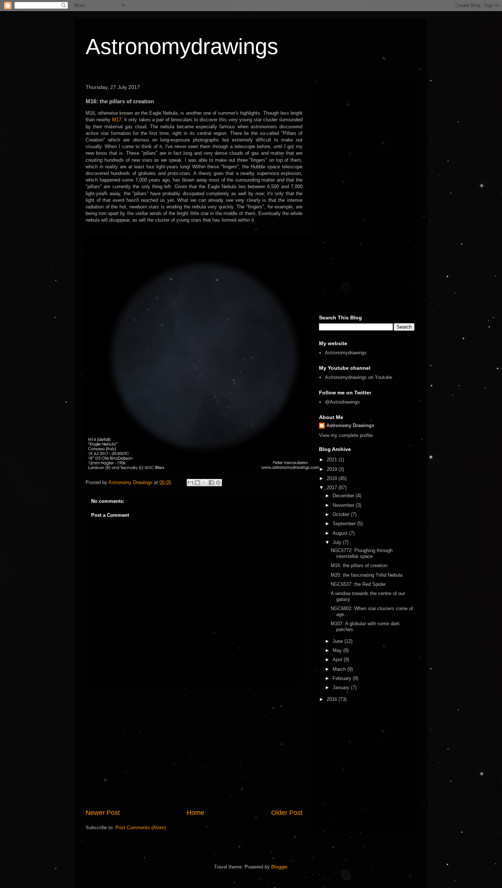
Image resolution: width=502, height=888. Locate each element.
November (344, 505)
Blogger (279, 867)
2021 (332, 459)
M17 (116, 119)
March (340, 669)
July (338, 542)
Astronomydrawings (182, 46)
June (338, 641)
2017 (332, 487)
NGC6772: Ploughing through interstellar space (361, 553)
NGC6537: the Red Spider (358, 584)
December (344, 495)
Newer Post (103, 812)
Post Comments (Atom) (140, 827)
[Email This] (190, 482)
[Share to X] (204, 482)
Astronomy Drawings (350, 425)
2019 (332, 469)
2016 (332, 699)
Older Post (286, 812)
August (341, 533)
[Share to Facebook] (211, 482)
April (338, 659)
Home (195, 812)
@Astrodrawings (342, 402)
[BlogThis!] (197, 482)
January (342, 687)
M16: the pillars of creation (359, 565)
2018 (332, 478)
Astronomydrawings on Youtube (358, 377)
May (338, 650)
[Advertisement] (194, 747)
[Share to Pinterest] (218, 482)
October (342, 514)
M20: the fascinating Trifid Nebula (366, 575)
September (345, 523)
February (343, 678)
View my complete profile (346, 435)
